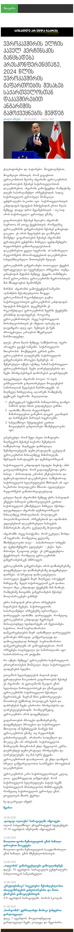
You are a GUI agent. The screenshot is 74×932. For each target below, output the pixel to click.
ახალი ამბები (12, 119)
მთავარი (9, 8)
